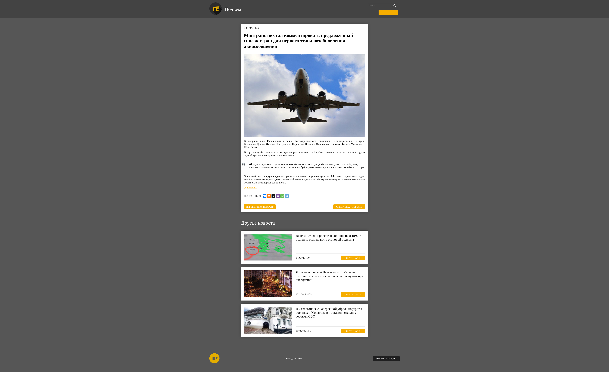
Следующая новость (349, 207)
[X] (273, 196)
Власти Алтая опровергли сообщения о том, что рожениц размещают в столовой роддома (329, 237)
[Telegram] (287, 196)
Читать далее (353, 258)
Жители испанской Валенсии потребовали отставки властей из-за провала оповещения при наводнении (329, 276)
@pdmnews (250, 187)
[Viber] (278, 196)
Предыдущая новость (259, 207)
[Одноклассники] (269, 196)
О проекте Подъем (386, 358)
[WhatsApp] (282, 196)
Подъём (233, 9)
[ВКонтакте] (264, 196)
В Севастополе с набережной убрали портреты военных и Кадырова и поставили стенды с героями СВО (329, 312)
